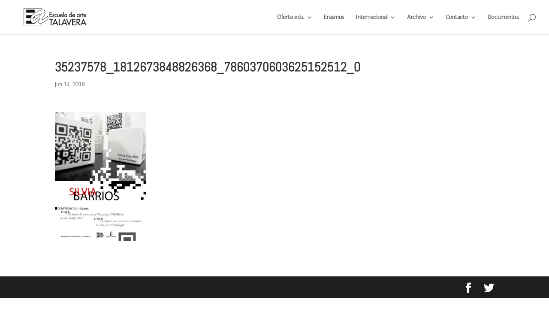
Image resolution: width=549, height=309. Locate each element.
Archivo (416, 17)
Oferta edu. (290, 17)
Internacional (371, 17)
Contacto (457, 17)
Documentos (503, 17)
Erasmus (334, 17)
